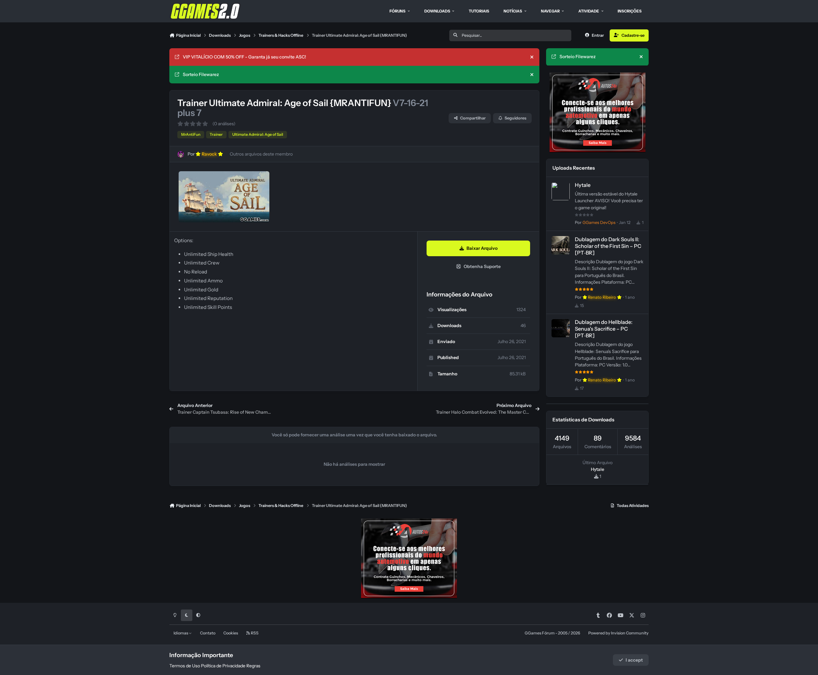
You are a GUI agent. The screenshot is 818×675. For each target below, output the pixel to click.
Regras (253, 666)
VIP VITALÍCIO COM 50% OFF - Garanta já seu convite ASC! (244, 57)
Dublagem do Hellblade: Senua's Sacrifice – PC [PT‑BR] (603, 329)
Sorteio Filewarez (201, 74)
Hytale (582, 185)
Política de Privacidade (223, 666)
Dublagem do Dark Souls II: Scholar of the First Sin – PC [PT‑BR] (608, 246)
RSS (254, 633)
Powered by (618, 633)
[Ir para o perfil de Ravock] (180, 154)
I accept (634, 660)
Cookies (230, 633)
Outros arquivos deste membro (261, 154)
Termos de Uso (184, 666)
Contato (207, 633)
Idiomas (181, 633)
